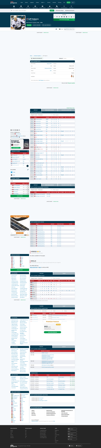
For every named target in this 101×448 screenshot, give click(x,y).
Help (55, 433)
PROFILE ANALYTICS (70, 29)
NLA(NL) (33, 292)
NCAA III (22, 411)
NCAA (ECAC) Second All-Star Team (48, 356)
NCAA (14, 263)
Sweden (11, 430)
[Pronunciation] (54, 17)
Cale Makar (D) (14, 155)
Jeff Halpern (41, 80)
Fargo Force (13, 384)
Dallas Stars (13, 287)
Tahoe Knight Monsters (24, 361)
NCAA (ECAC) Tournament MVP (47, 358)
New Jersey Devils (23, 275)
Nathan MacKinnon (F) (16, 161)
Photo (56, 436)
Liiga (22, 263)
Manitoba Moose (23, 321)
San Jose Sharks (22, 284)
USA (50, 70)
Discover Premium (52, 332)
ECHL (24, 157)
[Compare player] (69, 17)
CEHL (22, 400)
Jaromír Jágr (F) (14, 159)
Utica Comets (22, 341)
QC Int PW (48, 194)
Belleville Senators (14, 322)
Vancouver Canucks (23, 292)
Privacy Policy (57, 434)
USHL (22, 257)
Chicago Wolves (14, 327)
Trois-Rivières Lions (23, 365)
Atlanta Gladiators (14, 352)
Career (56, 442)
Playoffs (62, 131)
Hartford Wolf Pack (14, 336)
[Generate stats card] (62, 17)
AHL (13, 258)
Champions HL (15, 405)
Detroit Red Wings (14, 288)
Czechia (24, 159)
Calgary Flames (13, 279)
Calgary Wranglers (14, 324)
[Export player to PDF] (66, 17)
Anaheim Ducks (14, 275)
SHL (22, 261)
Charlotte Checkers (14, 325)
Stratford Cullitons (39, 119)
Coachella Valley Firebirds (14, 331)
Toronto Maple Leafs (23, 289)
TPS (36, 176)
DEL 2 (14, 416)
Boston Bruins (13, 276)
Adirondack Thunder (14, 349)
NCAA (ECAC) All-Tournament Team (48, 354)
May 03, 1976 (49, 63)
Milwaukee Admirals (23, 322)
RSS (55, 439)
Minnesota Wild (14, 294)
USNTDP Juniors (22, 385)
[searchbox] (32, 10)
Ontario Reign (22, 324)
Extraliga (22, 265)
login (40, 267)
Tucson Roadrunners (23, 339)
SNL (23, 163)
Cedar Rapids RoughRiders (13, 378)
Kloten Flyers (38, 149)
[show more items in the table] (27, 166)
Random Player (60, 10)
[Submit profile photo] (71, 17)
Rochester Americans (23, 327)
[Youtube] (17, 130)
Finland (11, 434)
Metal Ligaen (15, 402)
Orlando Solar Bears (23, 352)
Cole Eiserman (20, 135)
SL (13, 413)
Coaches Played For (66, 110)
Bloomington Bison (14, 353)
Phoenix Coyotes (32, 22)
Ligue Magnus (23, 397)
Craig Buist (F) (14, 163)
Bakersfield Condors (14, 321)
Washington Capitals (23, 295)
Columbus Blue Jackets (15, 285)
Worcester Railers (23, 371)
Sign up (68, 2)
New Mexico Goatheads (24, 349)
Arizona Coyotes (37, 55)
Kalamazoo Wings (14, 367)
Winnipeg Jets (22, 297)
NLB (46, 147)
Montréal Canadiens (14, 295)
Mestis (14, 401)
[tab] (35, 110)
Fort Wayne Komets (14, 357)
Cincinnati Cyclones (14, 355)
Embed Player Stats (70, 107)
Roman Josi (16, 191)
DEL (13, 414)
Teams (26, 2)
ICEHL (14, 421)
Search (51, 10)
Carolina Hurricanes (14, 281)
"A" (43, 143)
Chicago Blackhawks (14, 282)
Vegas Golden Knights (23, 294)
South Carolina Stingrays (22, 359)
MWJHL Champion (45, 352)
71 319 (62, 29)
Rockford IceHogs (23, 328)
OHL (13, 265)
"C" (41, 127)
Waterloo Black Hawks (23, 387)
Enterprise (56, 440)
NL (21, 264)
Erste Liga (23, 401)
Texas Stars (22, 336)
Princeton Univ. (38, 121)
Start (31, 55)
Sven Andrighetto (17, 185)
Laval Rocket (13, 343)
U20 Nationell (15, 397)
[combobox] (32, 10)
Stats (22, 2)
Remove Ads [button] (85, 32)
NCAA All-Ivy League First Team (47, 359)
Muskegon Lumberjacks (24, 378)
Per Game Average (49, 110)
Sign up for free (33, 267)
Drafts (42, 2)
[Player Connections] (59, 17)
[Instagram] (15, 130)
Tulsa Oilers (22, 367)
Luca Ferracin (18, 133)
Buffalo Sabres (13, 278)
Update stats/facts (37, 58)
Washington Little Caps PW (40, 194)
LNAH (22, 413)
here (54, 421)
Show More (20, 196)
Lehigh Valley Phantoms (24, 319)
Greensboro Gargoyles (15, 359)
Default (36, 110)
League (64, 346)
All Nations (12, 437)
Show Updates (36, 25)
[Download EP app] (19, 144)
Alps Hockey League (24, 394)
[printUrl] (56, 29)
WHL (13, 264)
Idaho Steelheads (14, 363)
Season (41, 346)
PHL (22, 402)
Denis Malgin (16, 189)
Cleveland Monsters (14, 328)
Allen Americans (14, 350)
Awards (54, 2)
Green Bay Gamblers (14, 386)
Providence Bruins (23, 325)
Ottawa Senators (23, 279)
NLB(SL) (33, 294)
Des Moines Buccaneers (15, 380)
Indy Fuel (12, 364)
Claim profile (47, 25)
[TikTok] (19, 130)
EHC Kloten (41, 397)
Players (41, 306)
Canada (11, 431)
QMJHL (14, 267)
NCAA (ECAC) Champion (46, 355)
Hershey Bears (13, 340)
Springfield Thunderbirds (22, 333)
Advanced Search (70, 10)
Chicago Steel (13, 379)
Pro (64, 2)
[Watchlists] (57, 17)
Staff (64, 306)
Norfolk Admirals (23, 350)
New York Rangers (23, 278)
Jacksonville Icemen (14, 366)
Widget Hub (57, 430)
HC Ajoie (37, 147)
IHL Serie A (23, 395)
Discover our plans (64, 19)
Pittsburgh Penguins (23, 282)
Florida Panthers (14, 291)
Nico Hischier (16, 193)
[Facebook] (11, 130)
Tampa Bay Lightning (23, 288)
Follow (29, 25)
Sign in (73, 2)
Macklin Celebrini (17, 187)
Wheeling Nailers (23, 368)
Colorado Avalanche (14, 284)
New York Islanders (23, 276)
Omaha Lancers (22, 379)
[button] (71, 7)
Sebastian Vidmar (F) (15, 157)
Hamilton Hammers (14, 335)
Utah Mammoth (22, 291)
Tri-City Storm (22, 384)
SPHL (13, 261)
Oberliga (14, 417)
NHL (38, 22)
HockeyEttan (15, 398)
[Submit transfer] (74, 17)
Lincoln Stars (13, 387)
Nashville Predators (14, 297)
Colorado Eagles (14, 332)
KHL (22, 260)
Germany (11, 436)
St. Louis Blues (22, 287)
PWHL (22, 420)
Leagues (32, 2)
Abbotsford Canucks (14, 319)
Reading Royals (22, 355)
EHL (13, 404)
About (56, 431)
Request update (71, 83)
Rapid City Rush (22, 353)
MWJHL (47, 119)
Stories (48, 2)
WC (13, 419)
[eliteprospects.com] (13, 2)
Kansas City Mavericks (15, 369)
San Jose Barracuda (23, 331)
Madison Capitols (23, 377)
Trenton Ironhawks (23, 364)
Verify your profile (35, 421)
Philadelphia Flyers (23, 281)
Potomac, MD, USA (48, 68)
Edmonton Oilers (14, 289)
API (55, 437)
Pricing (59, 2)
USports (22, 414)
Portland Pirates (38, 129)
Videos (37, 2)
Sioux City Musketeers (24, 381)
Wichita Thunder (23, 370)
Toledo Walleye (22, 362)
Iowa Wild (13, 342)
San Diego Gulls (22, 330)
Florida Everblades (14, 356)
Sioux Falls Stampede (23, 382)
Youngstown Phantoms (24, 388)
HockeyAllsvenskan (16, 395)
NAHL (22, 258)
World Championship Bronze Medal (48, 367)
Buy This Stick (19, 233)
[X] (13, 130)
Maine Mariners (14, 370)
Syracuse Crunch (23, 335)
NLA (46, 149)
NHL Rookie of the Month (46, 365)
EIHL (22, 398)
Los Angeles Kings (14, 292)
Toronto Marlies (22, 338)
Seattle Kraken (22, 285)
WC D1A (14, 420)
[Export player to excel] (64, 17)
